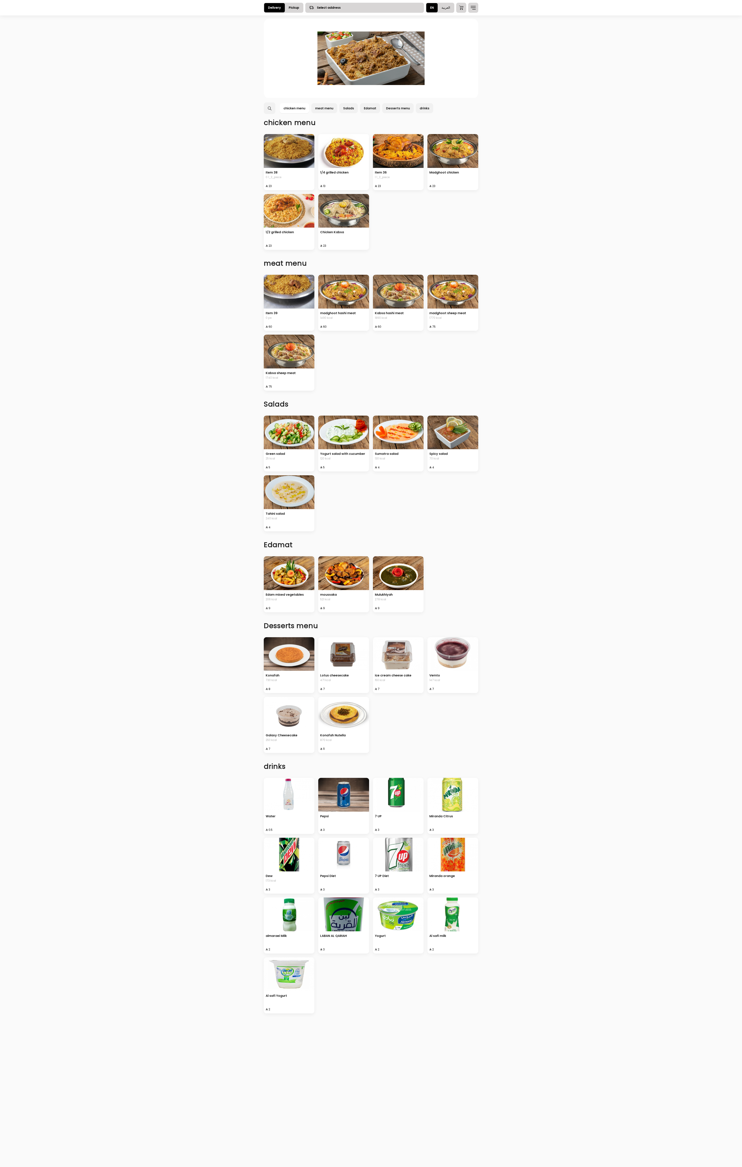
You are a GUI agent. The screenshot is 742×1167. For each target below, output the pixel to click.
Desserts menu (398, 108)
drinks (424, 108)
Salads (348, 108)
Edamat (370, 108)
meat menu (324, 108)
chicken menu (294, 108)
